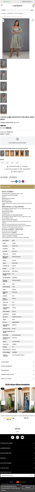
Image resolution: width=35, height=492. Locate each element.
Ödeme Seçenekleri (6, 366)
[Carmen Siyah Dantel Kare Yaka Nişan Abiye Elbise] (22, 153)
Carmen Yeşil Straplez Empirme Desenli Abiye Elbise (8, 416)
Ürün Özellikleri (5, 187)
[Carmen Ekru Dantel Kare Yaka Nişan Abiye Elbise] (7, 153)
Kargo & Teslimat (6, 378)
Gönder (32, 475)
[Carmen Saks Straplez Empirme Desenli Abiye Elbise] (26, 400)
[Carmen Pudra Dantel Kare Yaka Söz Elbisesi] (12, 153)
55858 (17, 431)
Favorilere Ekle (15, 388)
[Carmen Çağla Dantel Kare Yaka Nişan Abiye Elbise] (2, 153)
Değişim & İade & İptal (7, 374)
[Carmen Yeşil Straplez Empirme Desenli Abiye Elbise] (8, 400)
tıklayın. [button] (4, 490)
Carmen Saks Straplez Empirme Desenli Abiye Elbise (26, 416)
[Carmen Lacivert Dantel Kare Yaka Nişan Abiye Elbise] (17, 153)
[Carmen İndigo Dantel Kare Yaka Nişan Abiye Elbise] (27, 153)
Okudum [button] (28, 487)
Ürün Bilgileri (5, 370)
